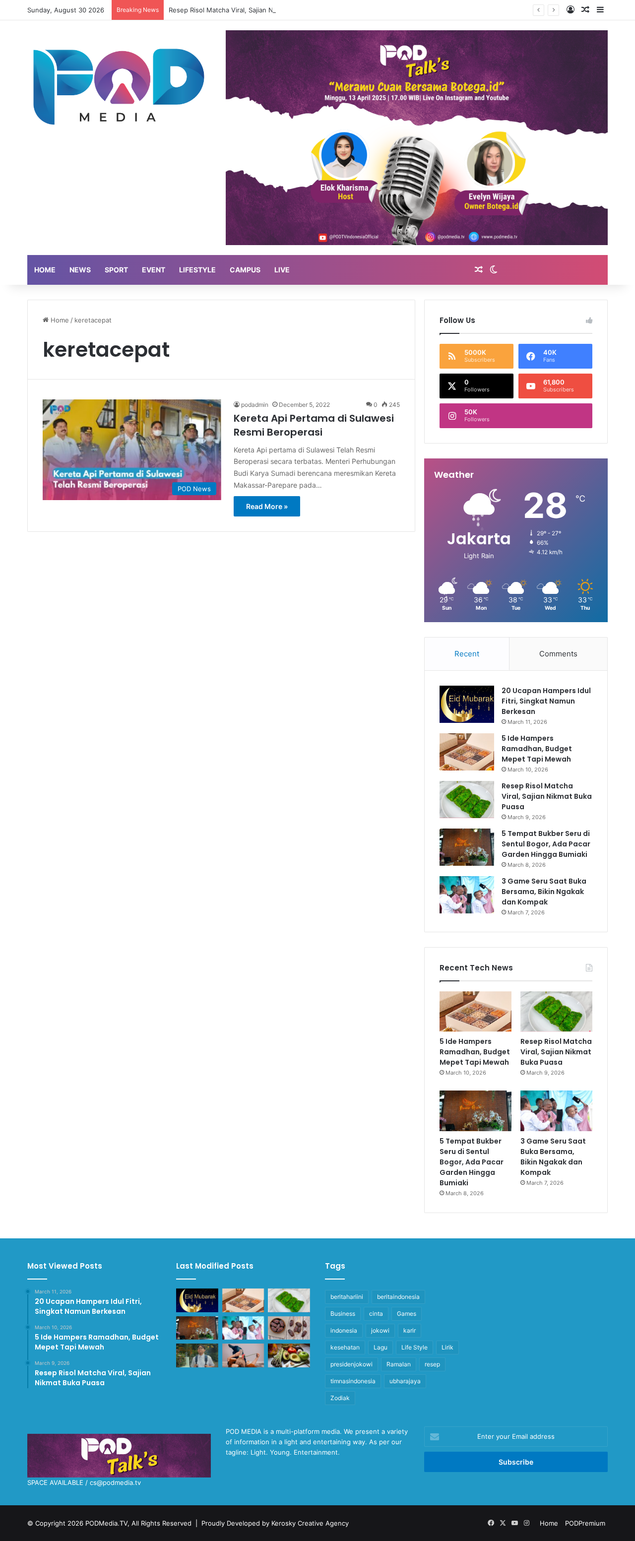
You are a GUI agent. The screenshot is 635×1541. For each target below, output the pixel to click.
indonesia (343, 1330)
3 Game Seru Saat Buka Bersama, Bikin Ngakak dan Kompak (544, 891)
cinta (376, 1313)
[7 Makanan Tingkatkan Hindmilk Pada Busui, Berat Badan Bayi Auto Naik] (289, 1355)
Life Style (414, 1347)
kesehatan (345, 1347)
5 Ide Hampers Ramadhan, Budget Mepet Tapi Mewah (537, 748)
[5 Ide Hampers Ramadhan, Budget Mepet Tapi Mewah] (467, 751)
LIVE (282, 269)
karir (409, 1330)
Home (59, 320)
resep (432, 1364)
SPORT (116, 269)
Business (342, 1313)
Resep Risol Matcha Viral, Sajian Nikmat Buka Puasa (248, 10)
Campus (245, 269)
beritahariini (346, 1296)
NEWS (80, 269)
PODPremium (585, 1523)
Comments (558, 653)
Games (406, 1313)
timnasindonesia (353, 1381)
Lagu (380, 1347)
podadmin (254, 404)
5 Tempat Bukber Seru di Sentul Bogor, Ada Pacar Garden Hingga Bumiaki (546, 844)
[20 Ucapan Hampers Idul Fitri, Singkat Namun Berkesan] (467, 704)
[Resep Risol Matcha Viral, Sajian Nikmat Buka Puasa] (467, 799)
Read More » (267, 506)
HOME (45, 269)
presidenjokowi (351, 1364)
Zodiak (340, 1398)
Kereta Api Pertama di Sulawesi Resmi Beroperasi (314, 425)
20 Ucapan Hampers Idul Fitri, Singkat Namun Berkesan (546, 701)
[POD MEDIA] (119, 85)
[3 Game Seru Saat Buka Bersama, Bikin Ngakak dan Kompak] (467, 894)
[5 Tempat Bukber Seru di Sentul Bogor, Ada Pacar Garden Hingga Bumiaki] (467, 847)
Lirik (447, 1347)
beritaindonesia (398, 1296)
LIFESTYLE (197, 269)
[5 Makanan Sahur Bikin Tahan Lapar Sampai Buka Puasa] (289, 1328)
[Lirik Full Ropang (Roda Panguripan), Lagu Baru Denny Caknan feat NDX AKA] (197, 1355)
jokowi (380, 1330)
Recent (466, 653)
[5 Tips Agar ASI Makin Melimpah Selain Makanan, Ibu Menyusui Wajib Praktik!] (243, 1355)
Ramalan (398, 1364)
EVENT (153, 269)
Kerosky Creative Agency (310, 1523)
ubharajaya (405, 1381)
